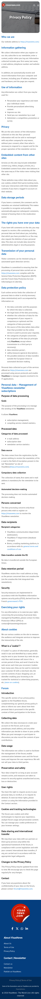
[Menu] (38, 5)
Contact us (8, 964)
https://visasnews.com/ (29, 41)
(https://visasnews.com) (19, 467)
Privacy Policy (9, 951)
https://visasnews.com (10, 273)
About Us (7, 943)
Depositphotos (20, 989)
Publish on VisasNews (12, 971)
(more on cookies (11, 682)
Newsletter (8, 967)
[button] (34, 5)
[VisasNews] (11, 5)
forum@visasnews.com (23, 889)
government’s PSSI (15, 601)
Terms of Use (9, 947)
